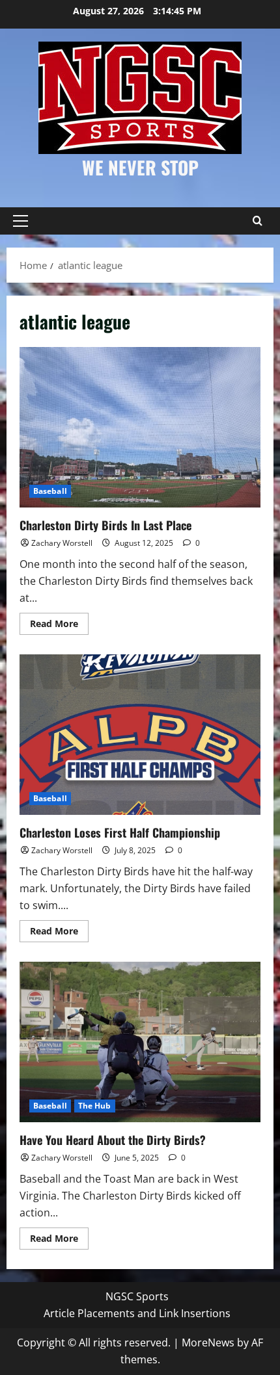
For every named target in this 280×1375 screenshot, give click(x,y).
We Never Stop (140, 167)
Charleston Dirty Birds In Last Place (140, 427)
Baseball (50, 490)
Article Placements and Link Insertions (137, 1313)
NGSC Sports (137, 1296)
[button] (21, 221)
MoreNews (208, 1342)
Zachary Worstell (61, 542)
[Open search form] (257, 221)
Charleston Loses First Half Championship (140, 734)
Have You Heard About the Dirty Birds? (140, 1042)
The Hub (94, 1105)
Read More (59, 626)
